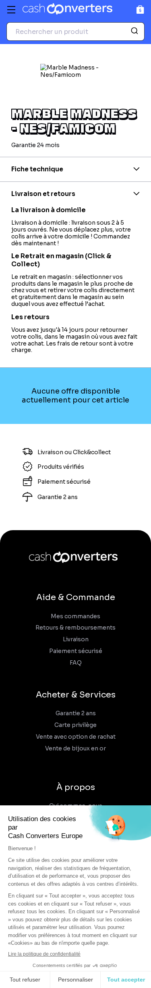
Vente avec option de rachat (76, 736)
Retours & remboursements (75, 627)
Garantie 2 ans (76, 713)
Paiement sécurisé (75, 651)
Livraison (76, 639)
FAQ (76, 662)
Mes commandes (75, 616)
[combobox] (75, 31)
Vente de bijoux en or (75, 748)
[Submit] (135, 31)
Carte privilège (75, 725)
